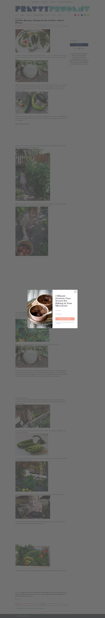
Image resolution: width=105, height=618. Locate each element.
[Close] (75, 291)
